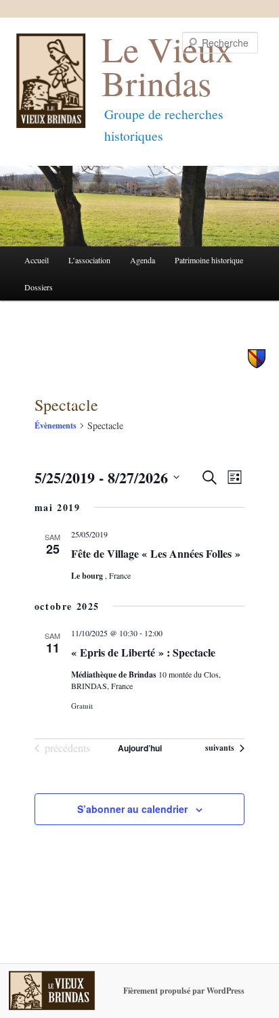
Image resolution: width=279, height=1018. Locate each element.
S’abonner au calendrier (132, 809)
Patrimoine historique (209, 260)
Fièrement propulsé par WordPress (183, 990)
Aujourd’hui (140, 748)
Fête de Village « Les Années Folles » (155, 553)
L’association (89, 260)
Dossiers (38, 287)
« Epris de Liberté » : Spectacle (143, 652)
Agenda (142, 260)
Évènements (56, 425)
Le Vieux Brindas (167, 65)
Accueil (36, 260)
